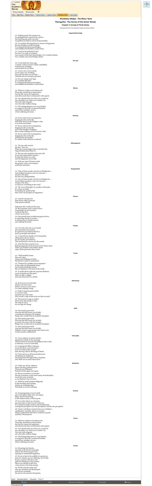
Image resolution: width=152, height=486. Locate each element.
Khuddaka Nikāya (63, 15)
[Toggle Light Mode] (13, 0)
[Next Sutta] (149, 4)
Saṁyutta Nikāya (40, 15)
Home (13, 15)
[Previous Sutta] (144, 4)
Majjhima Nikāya (29, 15)
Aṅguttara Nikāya (51, 15)
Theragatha (33, 479)
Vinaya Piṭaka (73, 15)
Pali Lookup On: (16, 485)
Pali (146, 4)
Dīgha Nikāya (20, 15)
